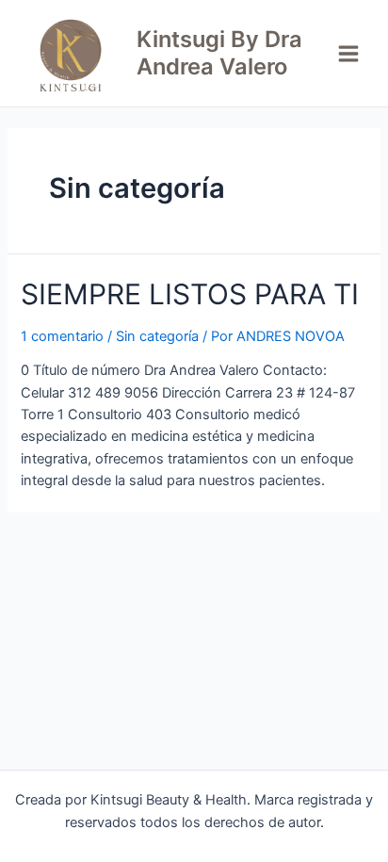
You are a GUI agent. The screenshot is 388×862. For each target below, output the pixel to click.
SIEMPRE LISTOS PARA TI (190, 294)
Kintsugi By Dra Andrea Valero (219, 52)
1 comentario (62, 336)
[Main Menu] (348, 53)
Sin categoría (157, 336)
